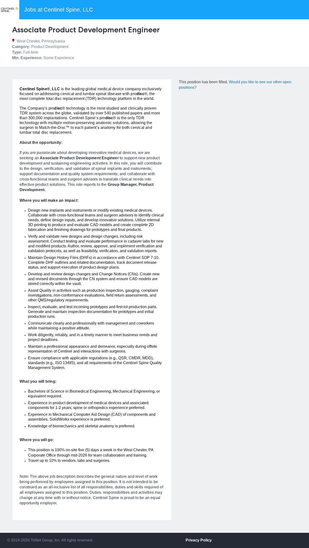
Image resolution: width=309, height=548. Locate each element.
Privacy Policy (199, 540)
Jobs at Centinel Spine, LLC (58, 10)
